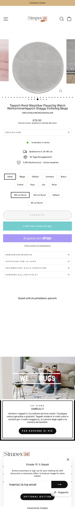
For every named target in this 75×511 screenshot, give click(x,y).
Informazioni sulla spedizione (26, 268)
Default (35, 176)
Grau (32, 184)
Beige (22, 176)
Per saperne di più (37, 431)
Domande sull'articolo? (21, 275)
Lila (43, 184)
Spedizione (36, 123)
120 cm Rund (39, 195)
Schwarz (50, 176)
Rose (54, 184)
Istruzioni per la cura (20, 261)
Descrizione (13, 132)
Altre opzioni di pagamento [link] (37, 245)
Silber (10, 176)
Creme (20, 184)
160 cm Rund (20, 195)
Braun (63, 176)
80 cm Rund (37, 203)
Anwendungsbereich (19, 255)
